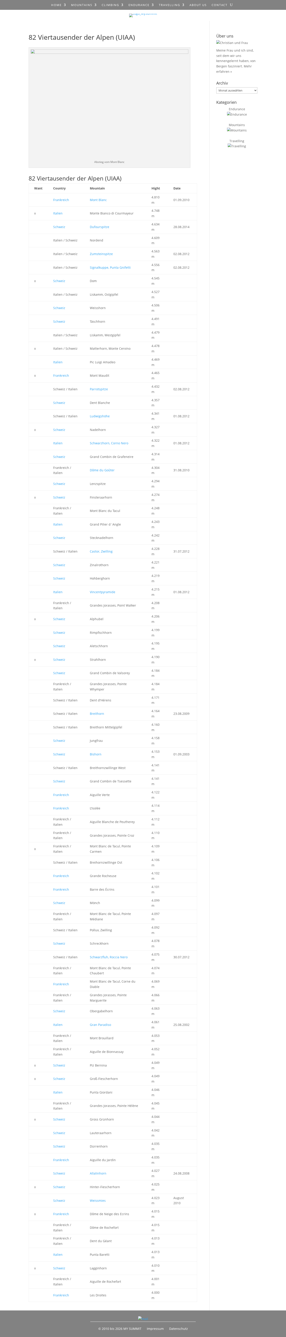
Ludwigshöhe (100, 416)
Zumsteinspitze (101, 254)
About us (198, 5)
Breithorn (97, 713)
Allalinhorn (98, 1173)
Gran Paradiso (100, 1025)
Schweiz (59, 227)
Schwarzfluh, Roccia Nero (109, 957)
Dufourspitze (99, 227)
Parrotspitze (99, 389)
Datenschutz (178, 1329)
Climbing (110, 5)
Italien (58, 213)
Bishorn (95, 754)
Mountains (81, 5)
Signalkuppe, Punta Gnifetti (110, 267)
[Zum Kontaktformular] (143, 1319)
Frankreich (61, 200)
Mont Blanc (98, 200)
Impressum (155, 1329)
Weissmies (98, 1200)
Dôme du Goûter (102, 470)
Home (56, 5)
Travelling (169, 5)
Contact (219, 5)
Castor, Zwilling (101, 551)
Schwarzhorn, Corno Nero (109, 443)
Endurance (138, 5)
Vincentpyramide (102, 592)
